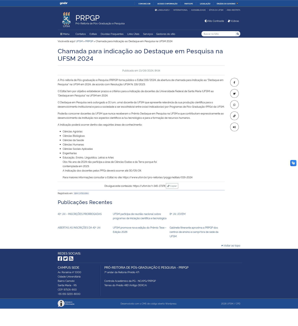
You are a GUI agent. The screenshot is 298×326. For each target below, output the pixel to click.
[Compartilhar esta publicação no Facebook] (234, 82)
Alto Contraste (216, 20)
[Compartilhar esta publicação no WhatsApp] (234, 104)
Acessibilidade (198, 10)
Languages (163, 10)
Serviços (148, 33)
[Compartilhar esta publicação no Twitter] (234, 93)
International (180, 10)
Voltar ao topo (231, 245)
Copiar (173, 185)
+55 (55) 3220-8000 (69, 293)
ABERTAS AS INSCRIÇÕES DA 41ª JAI (79, 227)
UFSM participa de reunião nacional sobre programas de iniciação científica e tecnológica (140, 216)
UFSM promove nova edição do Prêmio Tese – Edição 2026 (139, 229)
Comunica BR (144, 3)
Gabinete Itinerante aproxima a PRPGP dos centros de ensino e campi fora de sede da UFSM (194, 232)
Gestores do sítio (165, 33)
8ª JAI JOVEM (177, 213)
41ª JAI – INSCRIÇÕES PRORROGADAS (80, 213)
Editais (93, 33)
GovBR (64, 3)
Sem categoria (81, 193)
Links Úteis (133, 33)
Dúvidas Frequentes (112, 33)
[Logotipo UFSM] (66, 18)
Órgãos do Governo (226, 3)
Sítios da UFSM (216, 10)
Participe (188, 3)
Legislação (205, 3)
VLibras (234, 20)
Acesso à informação (167, 3)
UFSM (230, 303)
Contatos (80, 33)
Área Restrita (233, 10)
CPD (238, 303)
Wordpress (170, 303)
